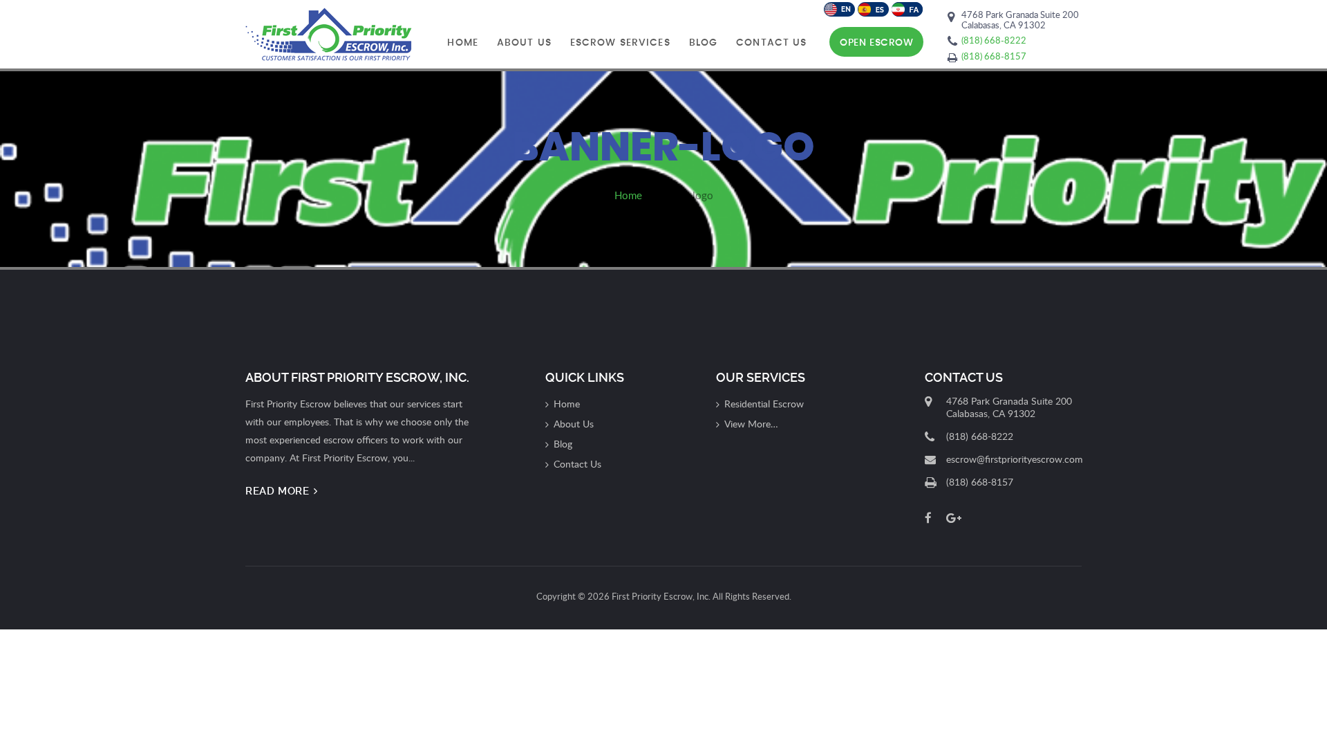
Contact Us (771, 43)
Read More (278, 491)
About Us (524, 43)
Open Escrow (876, 43)
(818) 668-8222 (993, 40)
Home (462, 43)
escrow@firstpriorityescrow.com (1014, 458)
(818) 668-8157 (993, 56)
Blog (703, 43)
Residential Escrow (764, 403)
